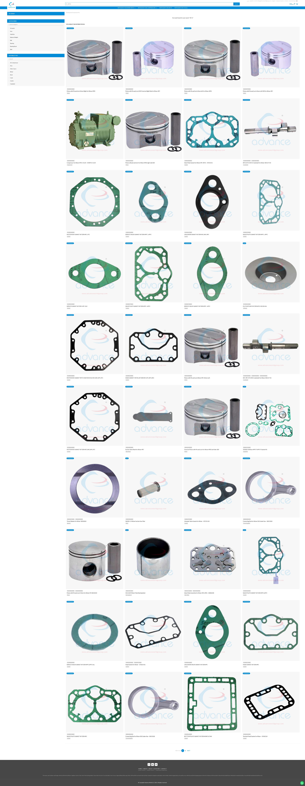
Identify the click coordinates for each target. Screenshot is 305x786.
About (145, 768)
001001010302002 (188, 447)
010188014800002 (70, 232)
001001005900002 (79, 590)
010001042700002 (137, 662)
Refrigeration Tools (181, 7)
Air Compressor (14, 62)
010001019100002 (188, 519)
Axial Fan (12, 34)
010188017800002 (188, 304)
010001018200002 (129, 662)
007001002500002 (129, 447)
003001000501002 (246, 519)
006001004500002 (196, 590)
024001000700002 (70, 160)
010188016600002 (188, 734)
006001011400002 (188, 590)
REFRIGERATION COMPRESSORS (147, 7)
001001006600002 (70, 590)
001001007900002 (246, 89)
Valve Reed (128, 451)
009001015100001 (246, 447)
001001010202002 (129, 160)
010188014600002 (188, 662)
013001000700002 (255, 160)
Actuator (12, 28)
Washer (68, 523)
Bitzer (11, 71)
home (140, 768)
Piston (68, 93)
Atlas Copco (13, 68)
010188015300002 (70, 734)
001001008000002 (129, 89)
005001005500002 (79, 519)
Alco (11, 65)
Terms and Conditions (161, 770)
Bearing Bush (13, 46)
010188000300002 (70, 662)
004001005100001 (129, 590)
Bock (11, 74)
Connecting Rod (246, 523)
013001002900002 (246, 160)
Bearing (12, 43)
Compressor (69, 164)
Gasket (186, 164)
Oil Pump (245, 308)
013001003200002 (255, 375)
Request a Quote (280, 1)
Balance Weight (14, 37)
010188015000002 (70, 375)
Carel (11, 77)
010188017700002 (129, 304)
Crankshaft (245, 164)
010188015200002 (129, 375)
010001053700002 (246, 232)
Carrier (12, 81)
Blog (150, 768)
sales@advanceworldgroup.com (264, 1)
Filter (127, 523)
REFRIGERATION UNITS (165, 7)
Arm (11, 31)
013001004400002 (263, 375)
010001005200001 (246, 590)
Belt (11, 49)
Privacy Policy (150, 770)
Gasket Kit (245, 451)
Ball (11, 40)
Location (156, 768)
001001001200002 (188, 89)
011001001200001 (246, 304)
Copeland (12, 84)
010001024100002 (246, 734)
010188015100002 (246, 662)
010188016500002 (70, 304)
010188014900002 (70, 447)
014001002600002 (129, 519)
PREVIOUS (178, 750)
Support (273, 1)
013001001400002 (246, 375)
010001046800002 (188, 160)
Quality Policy (142, 770)
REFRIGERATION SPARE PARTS (126, 7)
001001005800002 (188, 375)
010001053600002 (129, 232)
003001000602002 (129, 734)
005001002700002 (70, 519)
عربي (248, 1)
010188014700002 (188, 232)
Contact (286, 1)
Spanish (251, 1)
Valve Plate (187, 595)
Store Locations (292, 4)
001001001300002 (70, 89)
